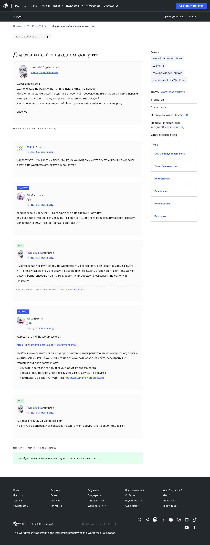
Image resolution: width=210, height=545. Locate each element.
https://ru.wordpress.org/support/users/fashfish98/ (47, 344)
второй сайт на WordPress (167, 58)
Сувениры (132, 505)
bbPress (169, 500)
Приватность (20, 505)
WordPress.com (173, 490)
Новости (18, 495)
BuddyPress (171, 505)
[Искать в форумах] (48, 36)
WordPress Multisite (37, 26)
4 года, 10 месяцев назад (44, 72)
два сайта (158, 65)
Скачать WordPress (191, 5)
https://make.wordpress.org (87, 377)
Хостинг (17, 500)
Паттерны (56, 505)
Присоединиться (134, 490)
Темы (54, 495)
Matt (166, 495)
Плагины (55, 500)
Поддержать (134, 500)
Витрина (55, 490)
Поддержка (94, 495)
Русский (48, 524)
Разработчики (96, 500)
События (130, 495)
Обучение (93, 490)
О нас (16, 490)
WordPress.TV (97, 505)
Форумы (17, 16)
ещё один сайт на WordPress (169, 80)
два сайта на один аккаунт (168, 72)
